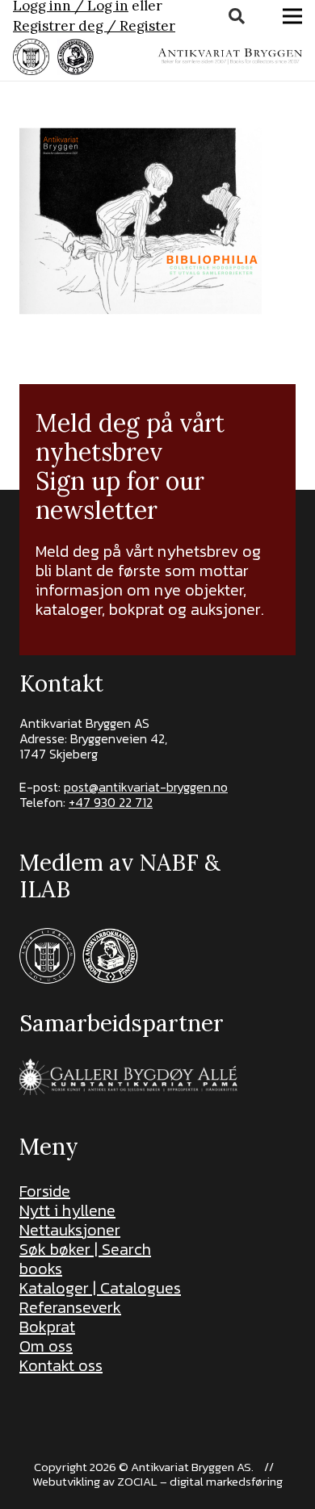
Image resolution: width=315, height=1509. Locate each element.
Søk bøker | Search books (85, 1259)
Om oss (46, 1346)
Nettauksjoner (69, 1230)
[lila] (31, 57)
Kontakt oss (61, 1365)
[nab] (75, 57)
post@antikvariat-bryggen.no (146, 786)
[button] (236, 16)
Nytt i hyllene (67, 1210)
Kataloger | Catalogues (100, 1288)
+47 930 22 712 (111, 802)
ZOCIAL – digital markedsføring (200, 1481)
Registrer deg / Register (94, 26)
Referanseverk (70, 1307)
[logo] (230, 56)
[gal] (130, 1077)
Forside (44, 1191)
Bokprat (47, 1327)
